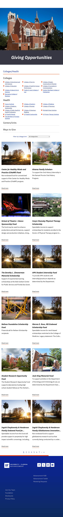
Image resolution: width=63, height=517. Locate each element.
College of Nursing (29, 106)
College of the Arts (29, 82)
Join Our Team (10, 490)
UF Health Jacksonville (30, 114)
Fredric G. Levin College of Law (31, 91)
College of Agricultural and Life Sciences (12, 83)
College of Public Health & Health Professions (12, 111)
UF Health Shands (10, 114)
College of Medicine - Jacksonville (11, 107)
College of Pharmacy (49, 106)
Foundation (9, 493)
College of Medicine (48, 104)
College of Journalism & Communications (49, 87)
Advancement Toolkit (40, 479)
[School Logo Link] (17, 465)
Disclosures (9, 496)
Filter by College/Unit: (20, 136)
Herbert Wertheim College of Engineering (51, 91)
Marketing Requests (40, 481)
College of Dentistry (29, 104)
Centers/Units (10, 122)
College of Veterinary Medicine (30, 111)
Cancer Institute (9, 104)
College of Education (11, 86)
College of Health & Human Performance (31, 87)
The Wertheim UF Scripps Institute (12, 117)
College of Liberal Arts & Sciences (12, 91)
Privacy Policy (10, 499)
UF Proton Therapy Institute (51, 114)
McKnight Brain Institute (50, 110)
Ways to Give (9, 129)
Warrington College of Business (11, 95)
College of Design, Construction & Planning (49, 83)
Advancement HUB (39, 476)
